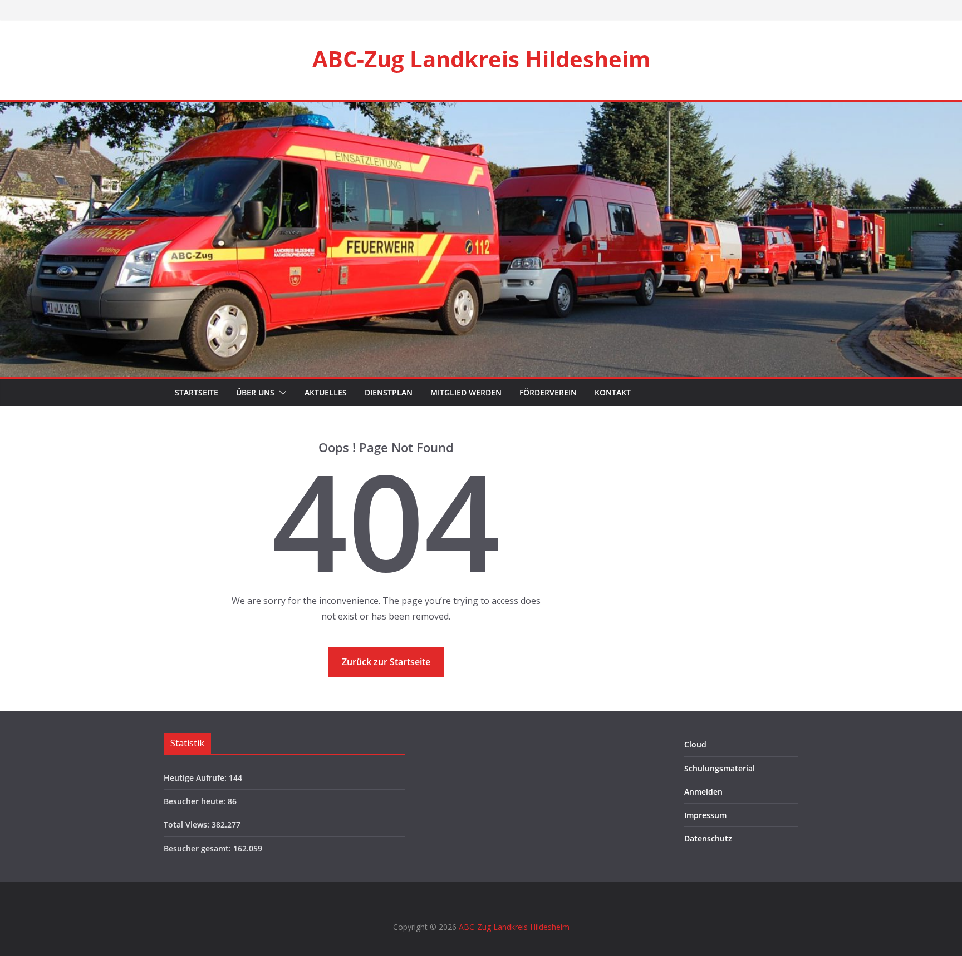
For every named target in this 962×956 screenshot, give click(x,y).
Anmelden (703, 791)
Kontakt (613, 392)
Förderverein (548, 392)
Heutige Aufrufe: (196, 777)
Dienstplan (389, 392)
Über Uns (255, 392)
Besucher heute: (196, 801)
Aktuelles (326, 392)
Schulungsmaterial (719, 768)
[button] (280, 392)
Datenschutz (708, 838)
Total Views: (188, 824)
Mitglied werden (466, 392)
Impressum (705, 815)
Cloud (695, 744)
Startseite (195, 392)
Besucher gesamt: (198, 848)
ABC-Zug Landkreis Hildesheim (481, 58)
